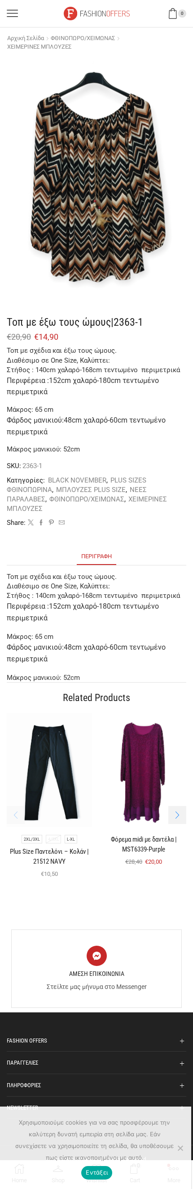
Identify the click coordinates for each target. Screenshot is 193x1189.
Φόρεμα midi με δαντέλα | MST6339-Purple (144, 844)
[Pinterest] (51, 522)
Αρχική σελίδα (25, 38)
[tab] (96, 556)
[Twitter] (31, 522)
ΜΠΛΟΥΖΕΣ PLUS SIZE (91, 490)
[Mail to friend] (61, 522)
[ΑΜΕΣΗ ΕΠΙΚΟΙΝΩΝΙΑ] (97, 956)
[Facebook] (41, 522)
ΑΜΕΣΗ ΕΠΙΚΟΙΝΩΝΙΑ (96, 973)
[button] (177, 815)
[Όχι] (179, 1148)
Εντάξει (97, 1172)
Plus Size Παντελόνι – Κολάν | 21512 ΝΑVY (49, 856)
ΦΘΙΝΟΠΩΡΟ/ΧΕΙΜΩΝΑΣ (83, 38)
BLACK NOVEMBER (77, 480)
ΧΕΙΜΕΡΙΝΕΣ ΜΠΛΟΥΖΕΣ (39, 46)
